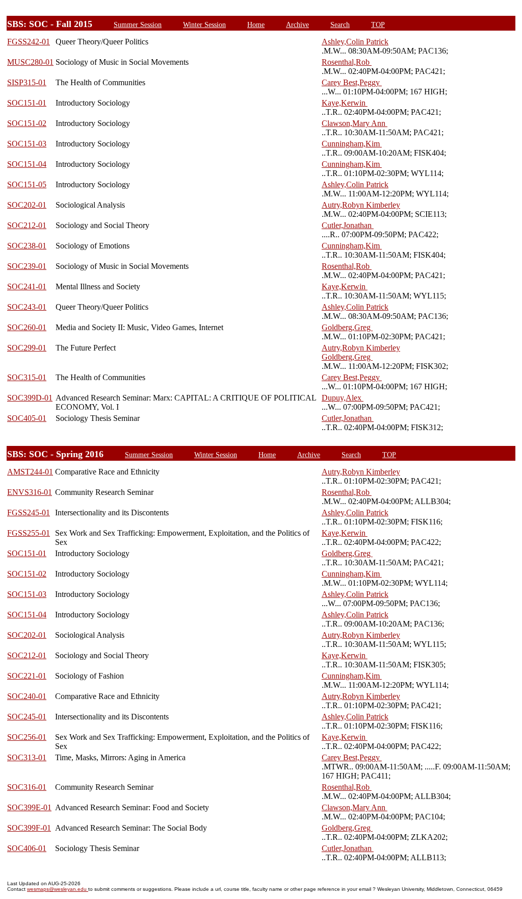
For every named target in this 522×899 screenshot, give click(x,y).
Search (340, 24)
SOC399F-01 (29, 827)
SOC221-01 (26, 675)
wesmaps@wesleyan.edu (57, 889)
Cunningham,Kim (352, 143)
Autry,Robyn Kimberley (361, 205)
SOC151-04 (26, 164)
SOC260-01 (26, 327)
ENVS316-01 (29, 492)
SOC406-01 (26, 848)
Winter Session (204, 24)
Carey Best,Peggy (352, 82)
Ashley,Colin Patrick (355, 41)
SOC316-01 (26, 787)
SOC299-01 (26, 347)
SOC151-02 (26, 123)
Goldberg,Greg (347, 327)
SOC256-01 (26, 737)
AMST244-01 (30, 471)
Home (256, 24)
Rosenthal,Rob (347, 62)
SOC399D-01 (30, 397)
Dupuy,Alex (342, 397)
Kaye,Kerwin (345, 102)
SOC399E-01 (29, 807)
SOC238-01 (26, 245)
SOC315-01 (26, 377)
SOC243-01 (26, 307)
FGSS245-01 (28, 512)
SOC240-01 (26, 696)
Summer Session (138, 24)
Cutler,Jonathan (348, 225)
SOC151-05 (26, 184)
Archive (297, 24)
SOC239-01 (26, 266)
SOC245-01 (26, 716)
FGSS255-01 (28, 533)
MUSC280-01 (30, 62)
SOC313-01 (26, 757)
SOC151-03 (26, 143)
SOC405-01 (26, 418)
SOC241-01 (26, 286)
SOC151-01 (26, 102)
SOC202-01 (26, 205)
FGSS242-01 (28, 41)
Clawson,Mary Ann (354, 123)
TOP (378, 24)
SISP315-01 (26, 82)
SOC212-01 (26, 225)
